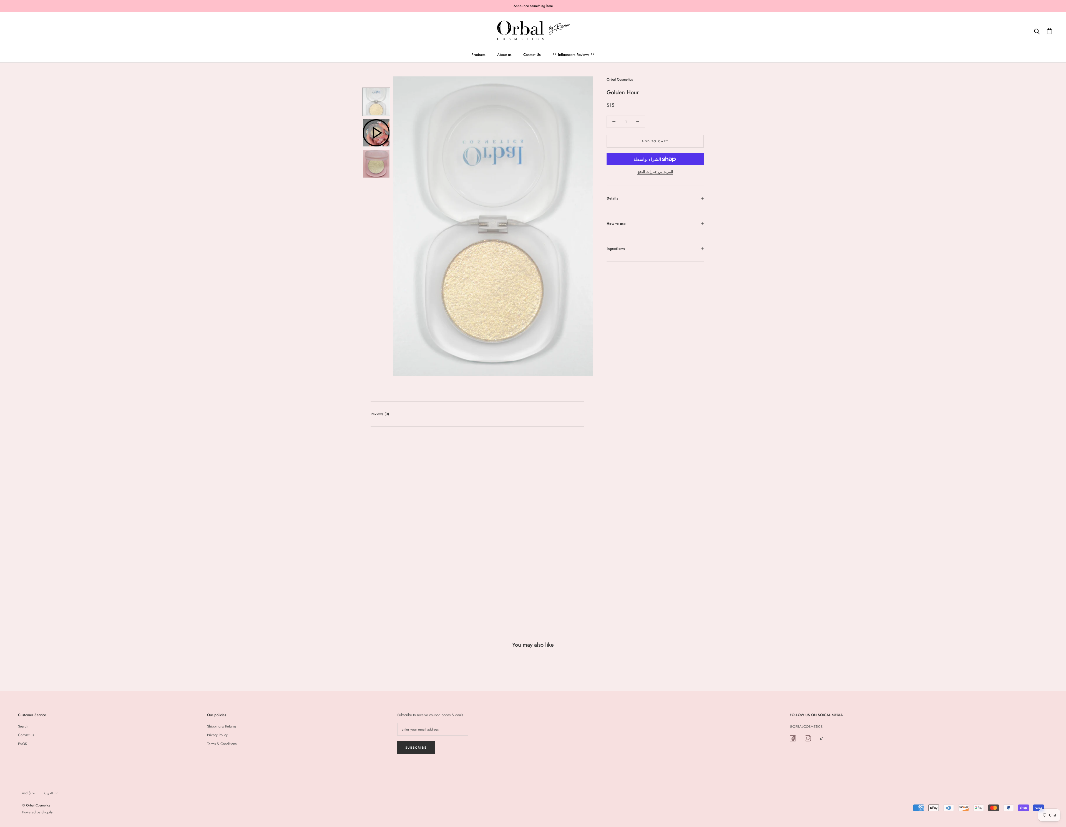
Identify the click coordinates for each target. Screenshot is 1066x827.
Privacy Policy (217, 735)
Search (23, 726)
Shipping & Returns (221, 726)
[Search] (1037, 31)
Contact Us (532, 54)
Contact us (26, 735)
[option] (493, 226)
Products (478, 54)
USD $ (26, 793)
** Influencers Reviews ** (573, 54)
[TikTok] (821, 738)
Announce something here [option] (533, 5)
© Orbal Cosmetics (36, 805)
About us (504, 54)
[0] (1049, 31)
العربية (48, 793)
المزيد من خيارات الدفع (655, 171)
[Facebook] (793, 738)
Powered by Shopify (37, 812)
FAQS (22, 743)
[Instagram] (808, 738)
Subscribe (416, 747)
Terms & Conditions (222, 743)
